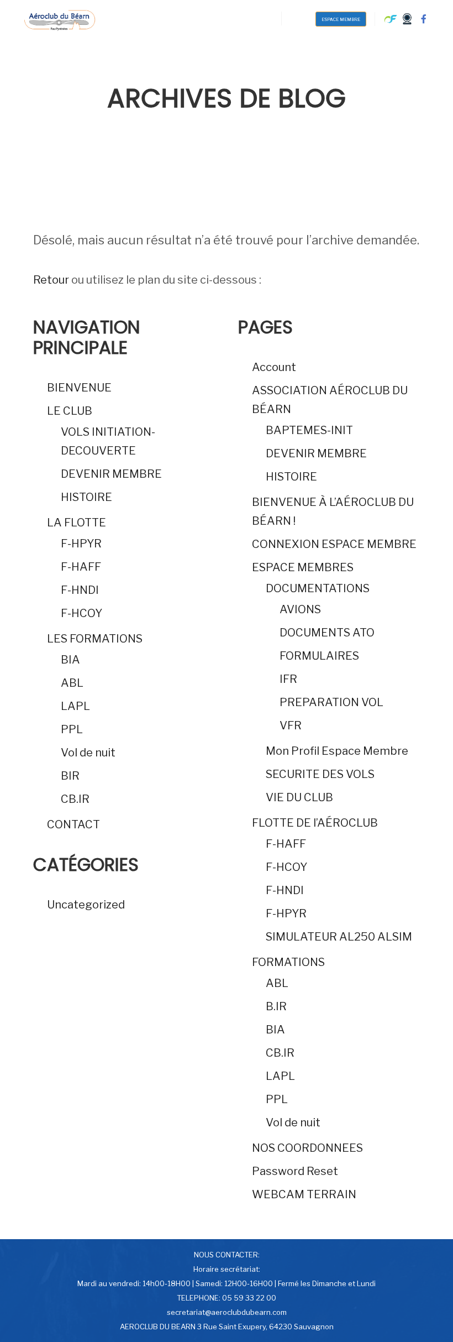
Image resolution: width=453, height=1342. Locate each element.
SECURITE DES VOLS (320, 774)
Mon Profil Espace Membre (337, 751)
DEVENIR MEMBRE (111, 474)
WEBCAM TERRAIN (304, 1194)
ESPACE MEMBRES (303, 567)
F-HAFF (81, 566)
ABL (72, 683)
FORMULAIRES (319, 655)
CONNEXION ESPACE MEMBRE (334, 544)
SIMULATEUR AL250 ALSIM (339, 936)
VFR (291, 725)
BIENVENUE (79, 387)
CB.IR (75, 799)
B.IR (276, 1006)
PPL (72, 729)
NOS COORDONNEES (307, 1148)
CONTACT (73, 824)
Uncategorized (86, 904)
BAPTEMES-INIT (309, 430)
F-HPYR (81, 543)
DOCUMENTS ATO (327, 632)
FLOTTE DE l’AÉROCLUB (315, 822)
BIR (70, 775)
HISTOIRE (86, 497)
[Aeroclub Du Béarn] (59, 19)
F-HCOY (81, 613)
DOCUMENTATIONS (318, 588)
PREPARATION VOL (331, 702)
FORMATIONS (288, 962)
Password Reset (295, 1171)
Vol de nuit (88, 752)
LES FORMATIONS (95, 638)
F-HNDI (80, 590)
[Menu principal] (300, 18)
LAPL (75, 706)
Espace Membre (341, 19)
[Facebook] (424, 19)
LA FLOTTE (76, 522)
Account (274, 367)
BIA (70, 659)
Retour (51, 279)
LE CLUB (69, 410)
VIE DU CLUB (299, 797)
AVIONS (300, 609)
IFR (288, 679)
